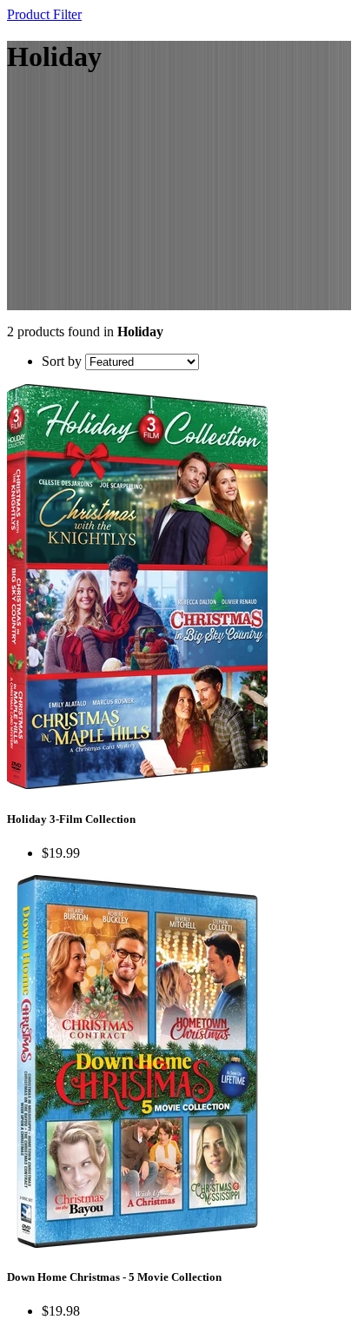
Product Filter (44, 14)
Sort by (62, 361)
